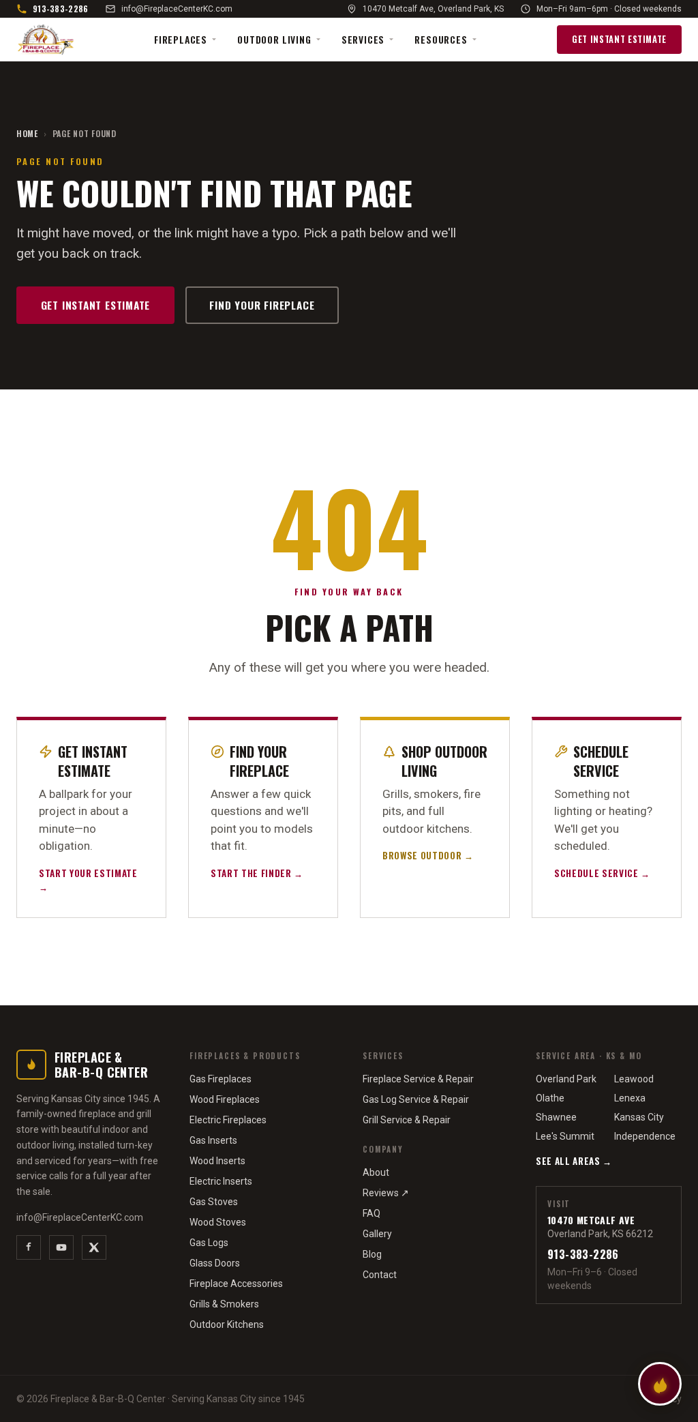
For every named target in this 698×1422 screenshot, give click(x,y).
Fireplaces (180, 39)
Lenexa (630, 1098)
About (376, 1172)
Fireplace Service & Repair (418, 1078)
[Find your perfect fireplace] (660, 1384)
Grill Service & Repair (407, 1119)
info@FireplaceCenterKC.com (176, 9)
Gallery (377, 1233)
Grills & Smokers (224, 1304)
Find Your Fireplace (261, 305)
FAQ (371, 1213)
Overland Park (566, 1078)
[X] (94, 1247)
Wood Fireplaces (224, 1099)
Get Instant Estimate (619, 39)
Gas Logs (208, 1242)
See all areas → (574, 1161)
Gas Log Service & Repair (416, 1099)
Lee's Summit (565, 1136)
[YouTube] (61, 1247)
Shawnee (556, 1117)
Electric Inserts (220, 1181)
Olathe (550, 1098)
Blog (372, 1254)
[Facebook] (28, 1247)
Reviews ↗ (386, 1192)
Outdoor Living (274, 39)
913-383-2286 (61, 8)
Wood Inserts (217, 1160)
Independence (645, 1136)
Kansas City (639, 1117)
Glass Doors (214, 1263)
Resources (440, 39)
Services (363, 39)
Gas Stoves (213, 1201)
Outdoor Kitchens (226, 1324)
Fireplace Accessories (236, 1283)
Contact (380, 1274)
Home (27, 133)
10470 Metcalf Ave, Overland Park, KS (433, 9)
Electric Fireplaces (228, 1119)
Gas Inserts (213, 1140)
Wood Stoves (217, 1222)
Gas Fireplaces (220, 1078)
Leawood (634, 1078)
